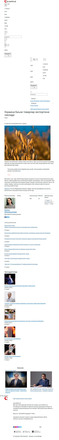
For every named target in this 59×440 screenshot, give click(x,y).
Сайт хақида (33, 109)
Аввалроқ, (7, 188)
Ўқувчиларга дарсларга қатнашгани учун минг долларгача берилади (23, 321)
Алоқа (43, 109)
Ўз (6, 45)
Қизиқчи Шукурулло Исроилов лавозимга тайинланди (19, 286)
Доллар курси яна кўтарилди (12, 356)
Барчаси (9, 225)
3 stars (50, 202)
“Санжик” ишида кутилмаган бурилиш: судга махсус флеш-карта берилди (24, 303)
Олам (31, 101)
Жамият (33, 98)
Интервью (47, 101)
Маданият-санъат (39, 101)
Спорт (32, 105)
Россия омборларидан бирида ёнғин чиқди (16, 254)
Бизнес (39, 109)
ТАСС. (19, 171)
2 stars (46, 204)
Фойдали (33, 103)
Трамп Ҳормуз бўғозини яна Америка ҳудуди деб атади (19, 249)
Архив (47, 109)
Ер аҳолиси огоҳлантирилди (12, 338)
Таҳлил (36, 105)
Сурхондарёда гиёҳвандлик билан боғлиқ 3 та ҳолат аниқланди (22, 244)
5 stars (47, 200)
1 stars (51, 204)
